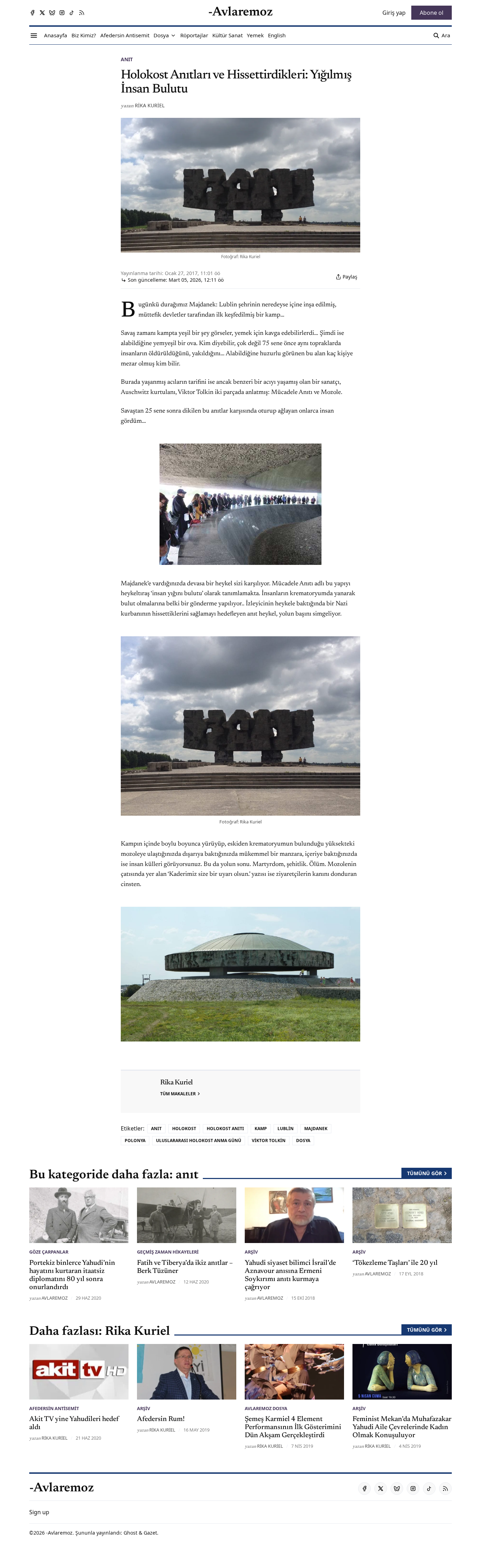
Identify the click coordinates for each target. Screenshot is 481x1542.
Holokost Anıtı (225, 1129)
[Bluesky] (52, 12)
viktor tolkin (269, 1140)
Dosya (303, 1140)
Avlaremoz (55, 1298)
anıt (127, 59)
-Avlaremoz (59, 1532)
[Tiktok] (72, 12)
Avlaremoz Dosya (266, 1408)
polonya (135, 1140)
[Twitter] (42, 12)
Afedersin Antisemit (54, 1408)
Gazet (150, 1532)
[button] (161, 35)
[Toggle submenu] (173, 35)
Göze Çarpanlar (48, 1252)
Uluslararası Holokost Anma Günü (198, 1140)
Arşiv (251, 1252)
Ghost (130, 1532)
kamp (261, 1129)
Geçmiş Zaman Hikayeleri (168, 1252)
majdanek (315, 1129)
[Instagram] (62, 12)
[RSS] (82, 12)
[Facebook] (32, 12)
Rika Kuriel (149, 105)
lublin (285, 1129)
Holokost (184, 1129)
